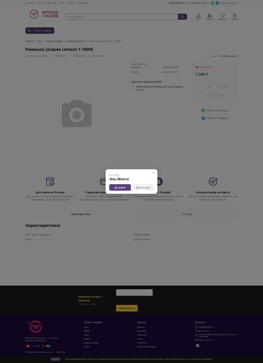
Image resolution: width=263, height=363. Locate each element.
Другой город (143, 187)
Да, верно (120, 187)
